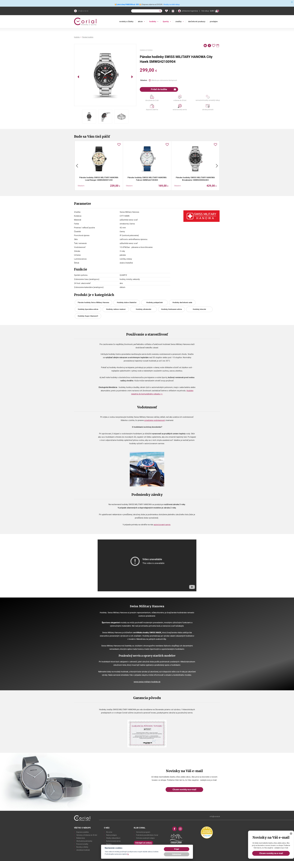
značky (178, 21)
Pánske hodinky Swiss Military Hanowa (93, 302)
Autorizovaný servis (113, 841)
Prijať (176, 849)
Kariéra (108, 844)
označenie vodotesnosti (154, 420)
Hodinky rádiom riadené (116, 309)
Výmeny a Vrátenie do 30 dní (86, 835)
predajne (214, 21)
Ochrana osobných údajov (145, 838)
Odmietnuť (176, 854)
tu (128, 854)
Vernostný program (143, 832)
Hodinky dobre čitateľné (126, 302)
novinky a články (126, 21)
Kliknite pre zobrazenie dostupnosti (164, 80)
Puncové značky (82, 844)
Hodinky (77, 37)
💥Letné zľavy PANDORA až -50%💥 (127, 4)
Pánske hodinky (87, 37)
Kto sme (109, 832)
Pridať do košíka (159, 89)
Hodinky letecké (199, 309)
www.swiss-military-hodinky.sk (147, 682)
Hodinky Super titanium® (88, 316)
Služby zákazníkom (113, 838)
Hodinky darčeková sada (182, 302)
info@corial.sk (83, 11)
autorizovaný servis (162, 524)
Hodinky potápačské (154, 302)
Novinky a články (82, 847)
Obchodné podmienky (84, 841)
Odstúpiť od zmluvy (143, 843)
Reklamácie (80, 838)
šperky (166, 21)
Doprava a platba (82, 832)
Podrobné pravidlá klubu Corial (147, 835)
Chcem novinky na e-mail (184, 789)
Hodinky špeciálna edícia (88, 309)
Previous (77, 166)
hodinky (152, 21)
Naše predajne (111, 835)
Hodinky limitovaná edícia (171, 309)
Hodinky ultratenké (143, 309)
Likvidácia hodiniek (83, 850)
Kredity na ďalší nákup (172, 4)
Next (216, 166)
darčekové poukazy (196, 21)
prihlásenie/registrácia (190, 11)
